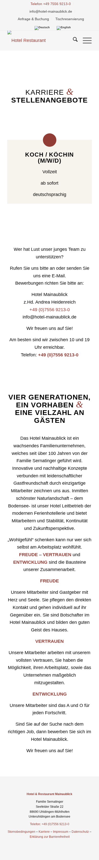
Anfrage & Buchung (33, 19)
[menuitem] (51, 4)
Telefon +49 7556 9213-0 (50, 4)
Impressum (60, 831)
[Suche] (73, 40)
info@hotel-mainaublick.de (50, 11)
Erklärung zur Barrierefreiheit (50, 837)
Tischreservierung (69, 19)
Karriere (44, 831)
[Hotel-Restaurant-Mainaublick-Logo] (41, 40)
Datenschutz (80, 831)
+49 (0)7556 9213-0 (49, 309)
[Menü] (85, 40)
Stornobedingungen (21, 831)
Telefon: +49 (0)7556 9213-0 (49, 824)
